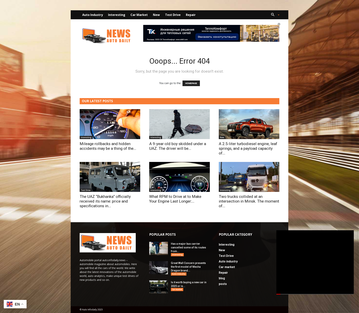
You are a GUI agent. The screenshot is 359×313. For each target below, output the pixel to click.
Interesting (116, 15)
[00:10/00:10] (315, 262)
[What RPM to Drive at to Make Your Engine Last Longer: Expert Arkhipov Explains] (179, 177)
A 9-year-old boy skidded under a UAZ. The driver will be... (177, 146)
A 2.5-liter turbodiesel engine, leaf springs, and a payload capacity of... (248, 148)
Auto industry (92, 15)
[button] (273, 15)
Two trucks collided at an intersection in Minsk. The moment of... (249, 201)
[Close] (354, 232)
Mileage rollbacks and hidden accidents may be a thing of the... (108, 146)
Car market (139, 15)
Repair (191, 15)
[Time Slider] (315, 294)
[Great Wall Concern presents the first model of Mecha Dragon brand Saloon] (158, 267)
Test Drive (173, 15)
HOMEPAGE (191, 83)
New (156, 15)
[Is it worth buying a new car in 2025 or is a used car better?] (158, 287)
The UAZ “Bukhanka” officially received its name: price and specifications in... (105, 201)
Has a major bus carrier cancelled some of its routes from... (188, 247)
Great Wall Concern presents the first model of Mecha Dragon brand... (188, 267)
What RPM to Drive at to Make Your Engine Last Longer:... (175, 198)
